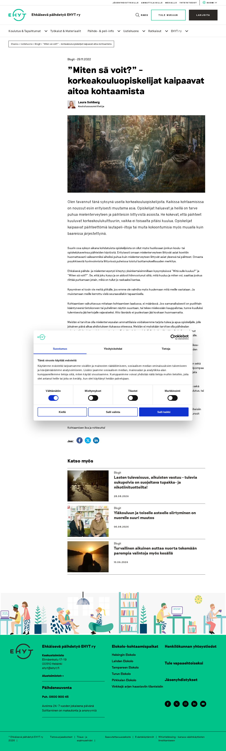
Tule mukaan (168, 15)
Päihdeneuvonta (57, 687)
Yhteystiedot (188, 3)
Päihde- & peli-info (101, 31)
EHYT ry (176, 31)
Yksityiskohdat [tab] (113, 348)
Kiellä (62, 411)
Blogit (38, 43)
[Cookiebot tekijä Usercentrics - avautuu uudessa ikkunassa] (173, 337)
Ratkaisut (155, 31)
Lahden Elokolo (122, 661)
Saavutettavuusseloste (118, 736)
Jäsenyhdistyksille (126, 3)
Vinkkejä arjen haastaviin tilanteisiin (137, 686)
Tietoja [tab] (166, 348)
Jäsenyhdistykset (181, 679)
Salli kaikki (163, 411)
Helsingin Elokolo (124, 655)
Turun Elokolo (121, 674)
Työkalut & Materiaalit (65, 31)
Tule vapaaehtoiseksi (184, 663)
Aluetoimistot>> (53, 675)
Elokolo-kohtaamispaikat (135, 646)
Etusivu (15, 43)
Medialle (171, 3)
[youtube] (203, 704)
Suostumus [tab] (60, 348)
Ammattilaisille (152, 3)
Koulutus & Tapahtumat (24, 31)
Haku (144, 15)
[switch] (93, 398)
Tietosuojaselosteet (61, 736)
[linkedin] (96, 440)
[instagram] (185, 704)
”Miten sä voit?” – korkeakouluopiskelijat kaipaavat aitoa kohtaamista (77, 43)
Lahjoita (203, 15)
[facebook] (79, 440)
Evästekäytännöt (144, 736)
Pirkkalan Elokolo (124, 680)
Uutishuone (131, 31)
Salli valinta (113, 411)
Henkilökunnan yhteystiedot (191, 646)
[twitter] (88, 440)
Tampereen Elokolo (125, 667)
